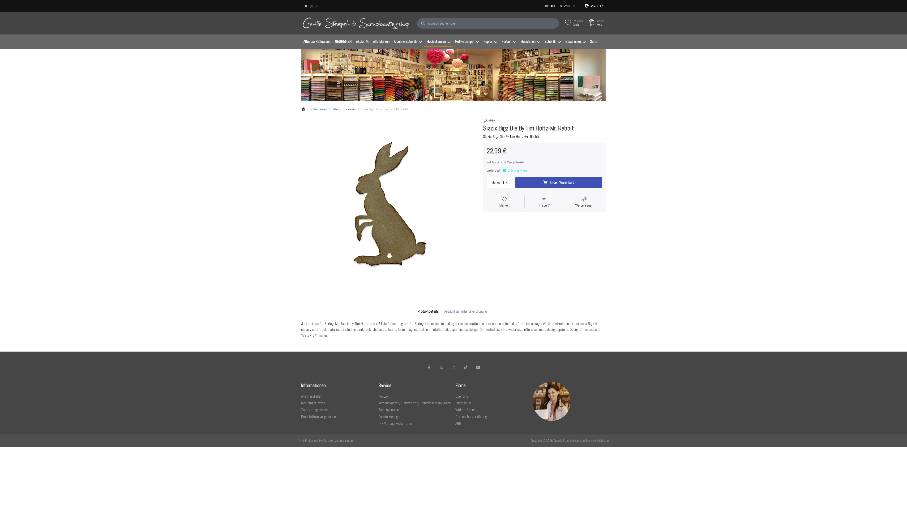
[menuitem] (317, 41)
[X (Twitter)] (441, 367)
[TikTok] (466, 367)
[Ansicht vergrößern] (388, 206)
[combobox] (311, 6)
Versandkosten (516, 162)
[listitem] (388, 206)
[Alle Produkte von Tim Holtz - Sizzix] (489, 121)
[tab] (428, 311)
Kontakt (549, 6)
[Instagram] (453, 367)
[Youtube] (478, 367)
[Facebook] (429, 367)
